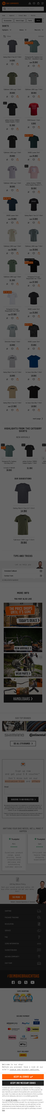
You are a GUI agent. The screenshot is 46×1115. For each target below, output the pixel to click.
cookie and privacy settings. (25, 1069)
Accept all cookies (21, 1076)
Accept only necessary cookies (23, 1083)
